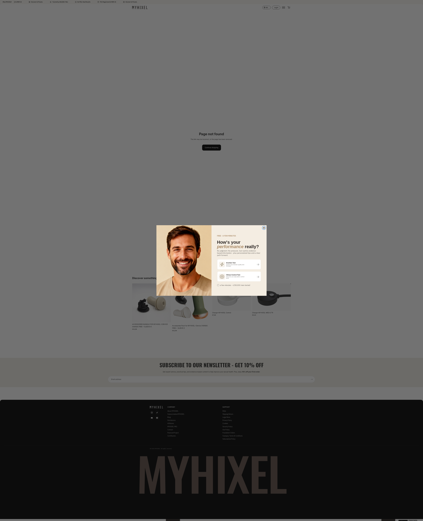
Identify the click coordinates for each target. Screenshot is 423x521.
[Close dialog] (264, 228)
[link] (239, 264)
